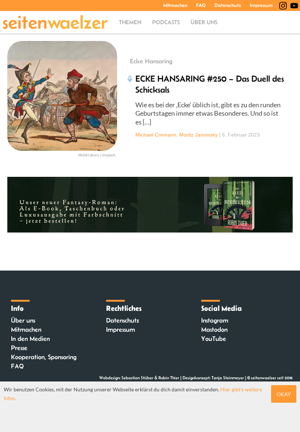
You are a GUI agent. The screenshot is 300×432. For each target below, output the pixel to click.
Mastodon (214, 329)
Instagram (214, 320)
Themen (130, 22)
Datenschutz (227, 5)
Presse (19, 347)
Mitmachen (175, 5)
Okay (284, 394)
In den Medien (30, 338)
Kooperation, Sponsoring (43, 357)
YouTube (213, 338)
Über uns (204, 22)
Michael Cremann (155, 135)
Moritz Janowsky (198, 135)
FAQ (201, 5)
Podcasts (166, 22)
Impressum (261, 5)
